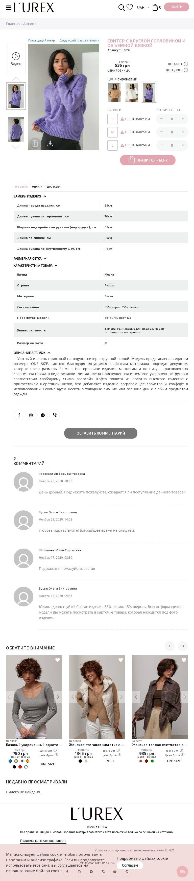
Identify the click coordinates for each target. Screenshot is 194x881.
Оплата (37, 186)
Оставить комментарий (101, 433)
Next (16, 146)
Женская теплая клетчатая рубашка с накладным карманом (160, 745)
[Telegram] (42, 415)
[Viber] (54, 415)
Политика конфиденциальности (43, 841)
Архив (28, 23)
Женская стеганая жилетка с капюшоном (97, 745)
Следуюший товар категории (79, 40)
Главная (13, 23)
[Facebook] (19, 415)
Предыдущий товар (41, 40)
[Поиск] (122, 7)
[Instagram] (31, 415)
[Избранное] (130, 7)
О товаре (21, 186)
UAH (140, 7)
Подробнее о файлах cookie (142, 858)
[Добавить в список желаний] (57, 660)
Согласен (130, 865)
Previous (16, 79)
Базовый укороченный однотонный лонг (34, 745)
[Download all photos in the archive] (35, 143)
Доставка (54, 186)
